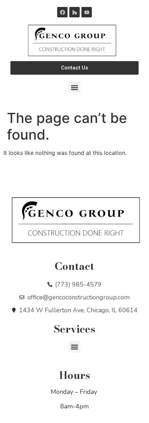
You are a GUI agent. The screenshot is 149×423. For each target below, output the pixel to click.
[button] (74, 87)
